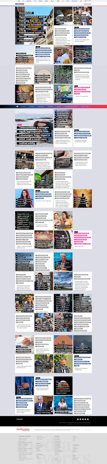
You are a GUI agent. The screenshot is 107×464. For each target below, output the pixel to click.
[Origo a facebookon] (78, 419)
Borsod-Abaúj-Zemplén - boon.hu (25, 442)
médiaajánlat (88, 422)
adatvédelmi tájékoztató (63, 422)
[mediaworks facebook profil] (86, 429)
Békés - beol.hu (22, 441)
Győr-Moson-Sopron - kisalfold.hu (25, 448)
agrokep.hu (39, 457)
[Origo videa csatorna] (85, 419)
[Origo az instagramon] (83, 419)
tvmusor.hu (57, 454)
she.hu (74, 440)
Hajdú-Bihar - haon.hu (23, 449)
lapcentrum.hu (75, 451)
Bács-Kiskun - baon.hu (23, 438)
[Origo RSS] (88, 419)
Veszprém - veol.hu (40, 437)
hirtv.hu (38, 448)
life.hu (74, 439)
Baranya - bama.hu (22, 439)
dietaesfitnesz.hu (58, 449)
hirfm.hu (74, 459)
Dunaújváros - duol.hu (23, 445)
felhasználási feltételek (71, 422)
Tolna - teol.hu (21, 460)
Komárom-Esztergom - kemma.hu (25, 454)
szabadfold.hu (39, 447)
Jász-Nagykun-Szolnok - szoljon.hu (26, 452)
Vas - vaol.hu (39, 436)
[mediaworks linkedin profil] (89, 429)
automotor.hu (57, 439)
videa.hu (74, 450)
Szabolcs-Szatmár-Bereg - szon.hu (26, 458)
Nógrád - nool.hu (22, 455)
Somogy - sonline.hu (23, 457)
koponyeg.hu (75, 448)
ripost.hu (74, 436)
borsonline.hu (57, 460)
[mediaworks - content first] (23, 429)
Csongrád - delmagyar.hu (24, 444)
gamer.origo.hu (58, 442)
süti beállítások (78, 422)
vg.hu (38, 456)
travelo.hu (57, 448)
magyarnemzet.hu (40, 445)
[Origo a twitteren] (80, 419)
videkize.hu (57, 452)
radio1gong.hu (75, 457)
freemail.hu (75, 447)
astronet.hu (57, 438)
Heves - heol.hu (22, 451)
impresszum (84, 422)
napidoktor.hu (57, 445)
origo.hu (38, 450)
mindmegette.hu (58, 447)
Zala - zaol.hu (39, 439)
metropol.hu (75, 437)
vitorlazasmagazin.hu (59, 451)
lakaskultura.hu (58, 441)
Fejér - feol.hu (21, 447)
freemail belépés (87, 4)
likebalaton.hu (57, 444)
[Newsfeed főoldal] (20, 419)
